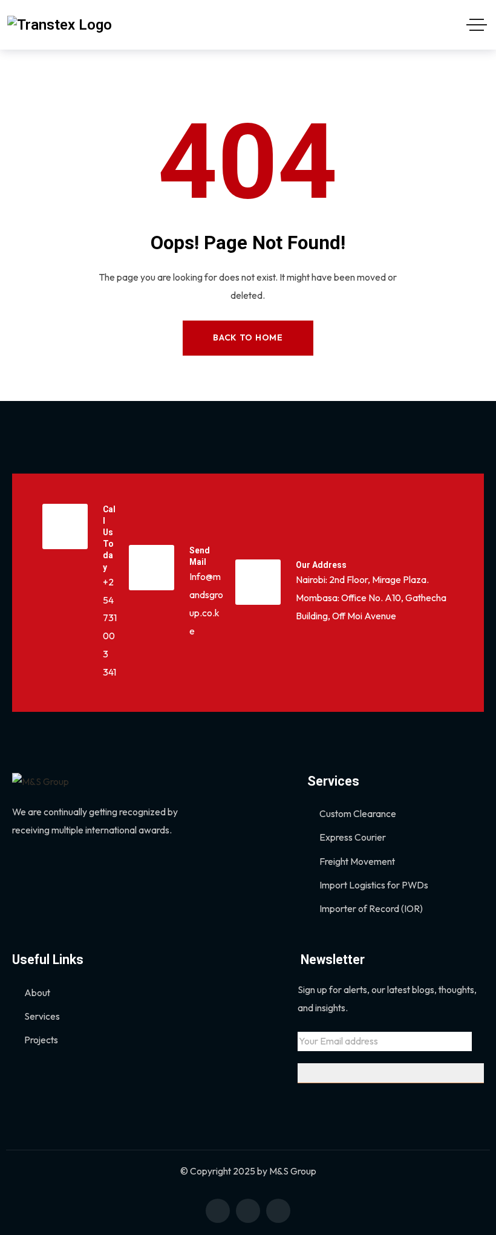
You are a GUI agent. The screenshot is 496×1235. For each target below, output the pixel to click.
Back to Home (247, 337)
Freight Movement (357, 861)
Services (42, 1016)
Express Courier (352, 837)
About (37, 992)
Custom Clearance (357, 813)
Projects (41, 1040)
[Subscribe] (391, 1073)
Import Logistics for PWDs (373, 885)
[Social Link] (218, 1211)
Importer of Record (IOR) (371, 908)
